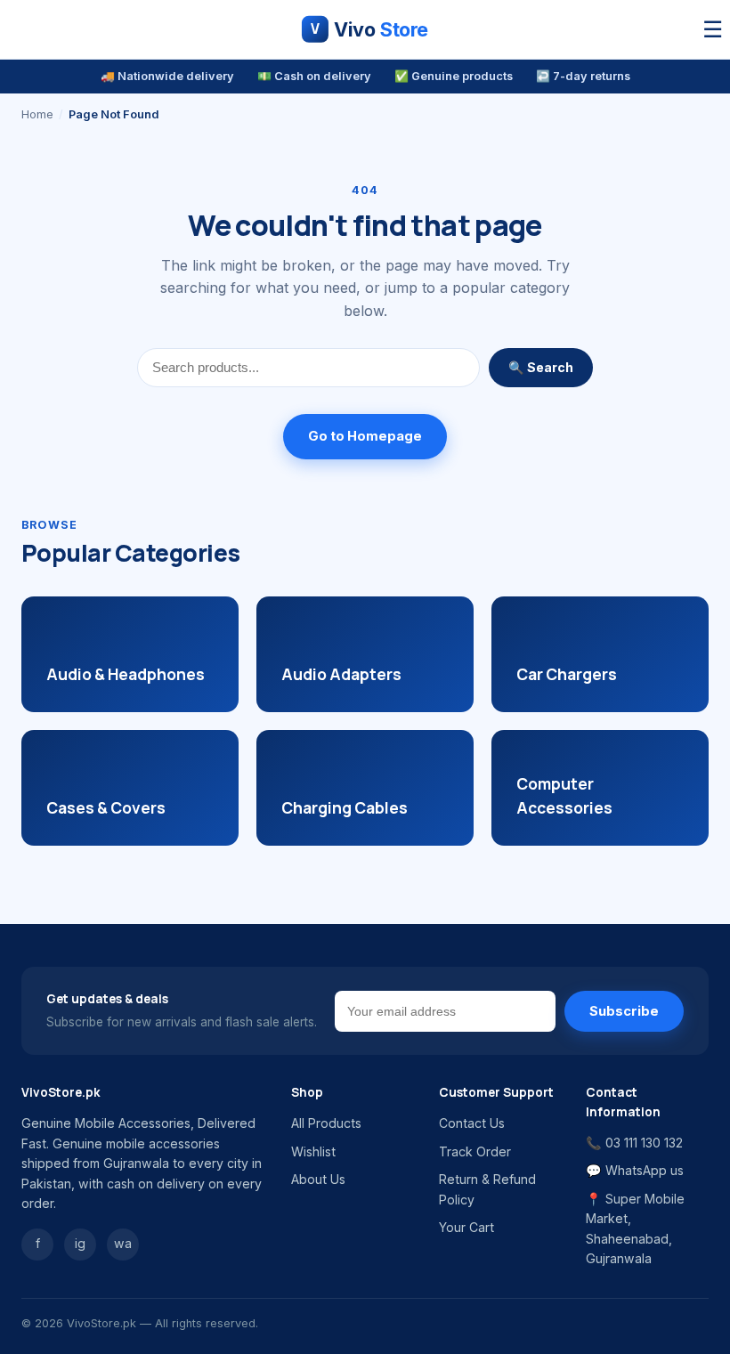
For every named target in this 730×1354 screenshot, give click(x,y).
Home (37, 114)
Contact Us (472, 1123)
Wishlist (313, 1151)
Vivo (369, 29)
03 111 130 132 (644, 1142)
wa (123, 1243)
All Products (326, 1123)
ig (80, 1243)
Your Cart (466, 1227)
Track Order (475, 1151)
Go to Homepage (365, 436)
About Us (318, 1179)
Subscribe (624, 1011)
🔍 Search (540, 367)
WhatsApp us (644, 1170)
